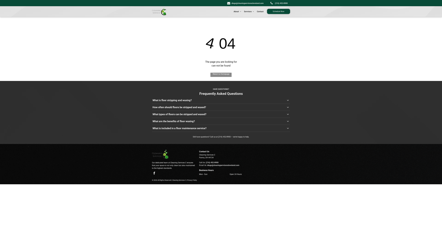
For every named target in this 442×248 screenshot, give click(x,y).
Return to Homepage (221, 74)
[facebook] (154, 173)
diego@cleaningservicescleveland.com (223, 165)
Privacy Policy (192, 180)
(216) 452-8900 (224, 137)
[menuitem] (238, 11)
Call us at (214, 137)
